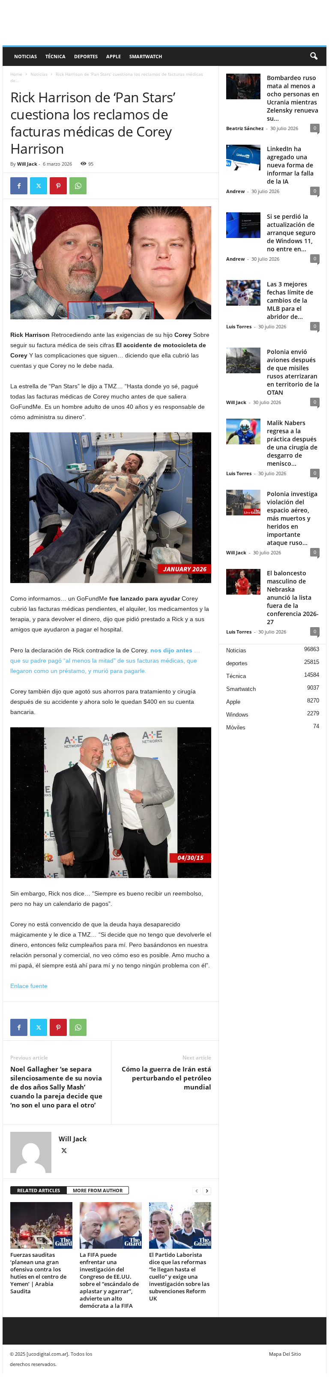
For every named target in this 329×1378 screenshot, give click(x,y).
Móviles (235, 727)
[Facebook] (18, 185)
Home (16, 74)
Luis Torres (238, 326)
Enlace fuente (29, 985)
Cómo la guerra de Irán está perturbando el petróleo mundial (166, 1078)
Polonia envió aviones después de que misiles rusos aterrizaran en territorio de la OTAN (293, 372)
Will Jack (27, 164)
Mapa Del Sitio (285, 1354)
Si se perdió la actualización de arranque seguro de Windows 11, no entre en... (291, 232)
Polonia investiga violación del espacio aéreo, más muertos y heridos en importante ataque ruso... (292, 518)
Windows (237, 714)
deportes (86, 56)
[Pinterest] (58, 185)
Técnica (55, 56)
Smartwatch (145, 56)
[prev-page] (196, 1190)
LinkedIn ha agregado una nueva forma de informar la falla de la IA (290, 165)
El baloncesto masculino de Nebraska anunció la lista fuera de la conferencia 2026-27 (293, 597)
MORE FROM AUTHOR (98, 1190)
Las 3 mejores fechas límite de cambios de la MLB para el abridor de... (290, 300)
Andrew (235, 191)
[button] (313, 56)
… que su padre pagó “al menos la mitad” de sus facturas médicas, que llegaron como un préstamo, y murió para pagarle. (105, 660)
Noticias (25, 56)
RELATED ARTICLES (38, 1190)
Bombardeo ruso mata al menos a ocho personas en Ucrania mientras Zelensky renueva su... (293, 98)
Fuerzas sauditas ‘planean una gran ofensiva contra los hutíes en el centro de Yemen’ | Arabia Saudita (38, 1273)
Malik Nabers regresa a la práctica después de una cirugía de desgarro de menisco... (292, 443)
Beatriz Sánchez (244, 128)
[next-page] (207, 1190)
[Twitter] (38, 185)
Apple (113, 56)
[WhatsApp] (78, 185)
